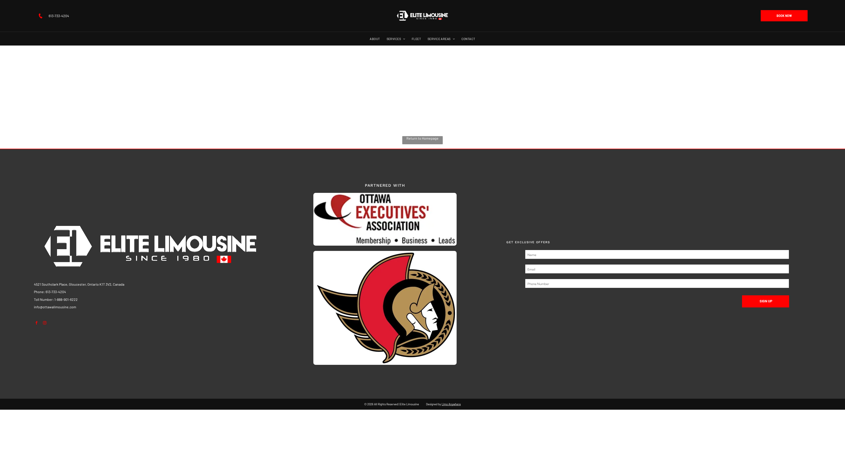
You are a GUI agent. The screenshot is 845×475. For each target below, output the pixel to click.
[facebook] (36, 323)
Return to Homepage (422, 138)
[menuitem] (374, 39)
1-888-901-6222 (66, 299)
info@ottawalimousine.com (55, 307)
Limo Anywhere (451, 404)
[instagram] (45, 323)
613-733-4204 (56, 292)
